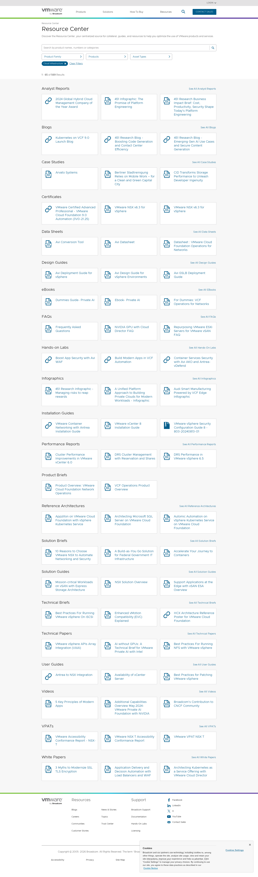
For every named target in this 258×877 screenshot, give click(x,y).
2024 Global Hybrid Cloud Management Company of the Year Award (74, 103)
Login (210, 3)
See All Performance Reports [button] (199, 444)
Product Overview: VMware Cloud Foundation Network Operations (75, 489)
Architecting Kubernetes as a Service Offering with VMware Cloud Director (193, 771)
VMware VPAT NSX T (189, 736)
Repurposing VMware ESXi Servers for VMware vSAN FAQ (193, 331)
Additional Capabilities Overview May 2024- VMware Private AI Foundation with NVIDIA (132, 707)
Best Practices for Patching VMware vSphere (193, 676)
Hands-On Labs (139, 824)
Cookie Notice (150, 868)
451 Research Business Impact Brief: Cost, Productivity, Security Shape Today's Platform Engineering (194, 107)
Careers (75, 817)
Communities (78, 824)
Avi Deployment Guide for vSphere (73, 275)
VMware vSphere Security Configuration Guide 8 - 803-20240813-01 (192, 427)
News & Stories (108, 810)
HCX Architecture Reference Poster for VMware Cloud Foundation (194, 617)
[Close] (250, 845)
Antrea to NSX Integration (74, 674)
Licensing (135, 831)
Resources (166, 12)
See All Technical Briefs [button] (202, 603)
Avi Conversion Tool (70, 242)
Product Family (52, 57)
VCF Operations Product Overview (132, 487)
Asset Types (139, 57)
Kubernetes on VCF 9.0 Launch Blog (72, 139)
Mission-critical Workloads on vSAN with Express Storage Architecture (74, 586)
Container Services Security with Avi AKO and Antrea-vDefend (193, 362)
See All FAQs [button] (208, 317)
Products (81, 12)
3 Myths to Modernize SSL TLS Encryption (74, 769)
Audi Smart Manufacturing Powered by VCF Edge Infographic (192, 393)
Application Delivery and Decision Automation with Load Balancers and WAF (133, 771)
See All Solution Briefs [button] (203, 541)
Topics (104, 817)
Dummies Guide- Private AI (75, 300)
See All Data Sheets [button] (204, 232)
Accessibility (57, 860)
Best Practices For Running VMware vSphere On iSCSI (74, 615)
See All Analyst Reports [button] (202, 89)
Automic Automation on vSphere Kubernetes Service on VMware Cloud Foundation (194, 522)
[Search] (213, 47)
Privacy (90, 860)
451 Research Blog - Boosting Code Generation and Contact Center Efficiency (134, 143)
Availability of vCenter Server (130, 676)
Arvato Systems (66, 172)
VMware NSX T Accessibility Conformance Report (134, 738)
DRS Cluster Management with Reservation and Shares (135, 456)
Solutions (108, 12)
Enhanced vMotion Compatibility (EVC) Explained (128, 617)
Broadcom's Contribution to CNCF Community (193, 703)
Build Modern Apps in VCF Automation (134, 360)
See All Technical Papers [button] (202, 634)
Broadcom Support (140, 810)
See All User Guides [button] (204, 664)
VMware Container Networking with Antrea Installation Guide (73, 427)
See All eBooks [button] (207, 290)
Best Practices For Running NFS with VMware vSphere (193, 646)
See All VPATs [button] (207, 726)
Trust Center (107, 824)
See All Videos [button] (207, 691)
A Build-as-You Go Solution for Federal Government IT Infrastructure (134, 555)
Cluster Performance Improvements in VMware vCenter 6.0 (73, 458)
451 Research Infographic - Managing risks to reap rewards (74, 393)
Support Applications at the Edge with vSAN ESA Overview (193, 586)
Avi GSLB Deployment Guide (189, 275)
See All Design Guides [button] (203, 263)
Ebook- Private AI (127, 300)
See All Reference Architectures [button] (197, 506)
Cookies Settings (235, 850)
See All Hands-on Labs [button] (202, 348)
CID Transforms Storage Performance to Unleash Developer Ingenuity (191, 176)
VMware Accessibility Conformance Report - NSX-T (75, 740)
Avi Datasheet (125, 242)
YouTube (176, 817)
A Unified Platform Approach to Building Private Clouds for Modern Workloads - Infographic (133, 395)
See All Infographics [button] (204, 378)
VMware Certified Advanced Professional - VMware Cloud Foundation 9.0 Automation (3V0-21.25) (76, 213)
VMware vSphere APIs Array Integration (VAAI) (75, 646)
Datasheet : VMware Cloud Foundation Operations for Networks (193, 246)
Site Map (120, 860)
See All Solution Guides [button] (202, 572)
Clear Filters (76, 63)
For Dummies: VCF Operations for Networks (191, 302)
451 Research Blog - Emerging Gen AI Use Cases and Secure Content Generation (194, 143)
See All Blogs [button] (208, 127)
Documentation (138, 817)
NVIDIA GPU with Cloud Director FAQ (132, 329)
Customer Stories (80, 831)
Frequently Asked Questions (68, 329)
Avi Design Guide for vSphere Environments (131, 275)
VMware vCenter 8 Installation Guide (128, 425)
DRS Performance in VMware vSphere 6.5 (189, 456)
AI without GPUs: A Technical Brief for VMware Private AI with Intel (134, 648)
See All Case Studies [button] (204, 162)
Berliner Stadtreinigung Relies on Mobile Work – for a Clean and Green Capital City (135, 178)
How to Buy (136, 12)
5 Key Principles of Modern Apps (74, 703)
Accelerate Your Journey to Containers (193, 553)
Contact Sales (179, 822)
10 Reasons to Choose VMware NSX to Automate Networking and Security (74, 555)
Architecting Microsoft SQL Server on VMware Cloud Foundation (134, 520)
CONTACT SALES (204, 12)
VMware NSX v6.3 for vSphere (130, 209)
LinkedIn (176, 806)
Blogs (74, 810)
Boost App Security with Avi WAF (75, 360)
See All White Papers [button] (204, 757)
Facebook (177, 800)
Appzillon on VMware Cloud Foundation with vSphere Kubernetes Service (75, 520)
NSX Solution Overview (131, 582)
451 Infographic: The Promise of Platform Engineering (129, 103)
